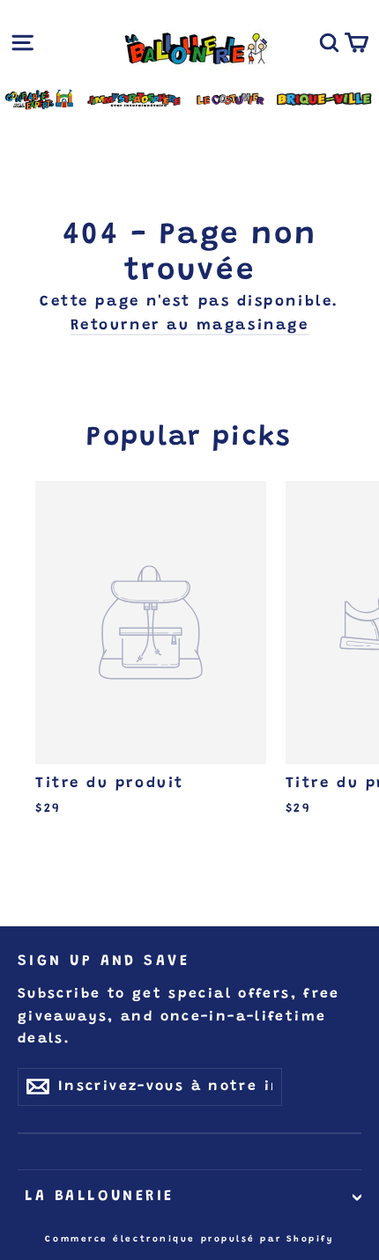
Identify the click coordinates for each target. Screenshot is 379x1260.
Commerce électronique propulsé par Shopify (189, 1239)
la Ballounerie (96, 1197)
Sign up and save (104, 961)
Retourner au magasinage (190, 326)
